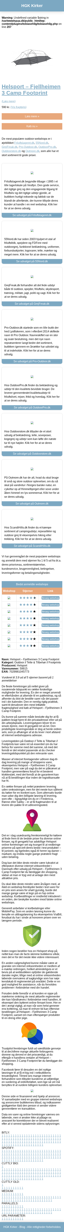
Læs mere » (32, 116)
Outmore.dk (32, 151)
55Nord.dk (42, 142)
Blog (22, 1227)
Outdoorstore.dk (11, 151)
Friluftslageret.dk (24, 142)
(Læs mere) (9, 101)
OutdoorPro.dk (47, 146)
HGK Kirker (32, 5)
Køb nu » (32, 126)
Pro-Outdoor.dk (28, 146)
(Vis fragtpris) (18, 107)
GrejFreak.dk (9, 146)
